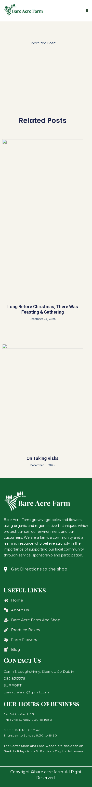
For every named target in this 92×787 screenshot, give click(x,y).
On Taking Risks (42, 458)
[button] (87, 10)
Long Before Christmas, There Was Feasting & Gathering (42, 309)
